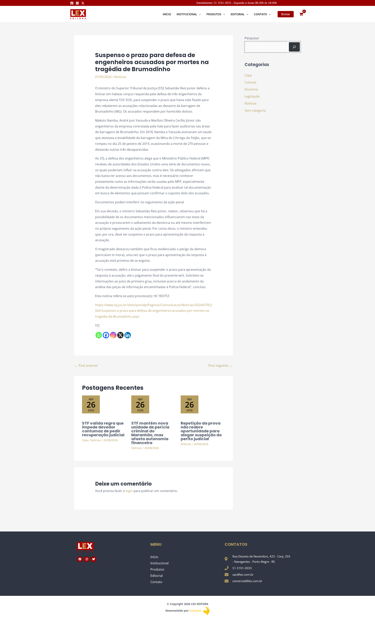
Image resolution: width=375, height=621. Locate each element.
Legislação (252, 96)
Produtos (157, 569)
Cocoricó (195, 610)
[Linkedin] (127, 335)
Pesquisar (252, 38)
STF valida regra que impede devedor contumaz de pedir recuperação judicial (103, 429)
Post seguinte (220, 365)
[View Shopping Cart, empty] (301, 14)
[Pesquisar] (294, 47)
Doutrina (251, 89)
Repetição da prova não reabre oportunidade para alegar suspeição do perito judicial (201, 431)
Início (154, 557)
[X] (120, 335)
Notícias (120, 77)
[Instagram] (77, 3)
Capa (85, 440)
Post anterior (86, 365)
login (129, 491)
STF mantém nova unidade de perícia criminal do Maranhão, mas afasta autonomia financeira (150, 432)
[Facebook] (71, 3)
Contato (156, 582)
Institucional (159, 563)
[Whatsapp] (99, 335)
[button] (199, 14)
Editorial (156, 576)
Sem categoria (255, 110)
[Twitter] (82, 3)
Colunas (250, 82)
